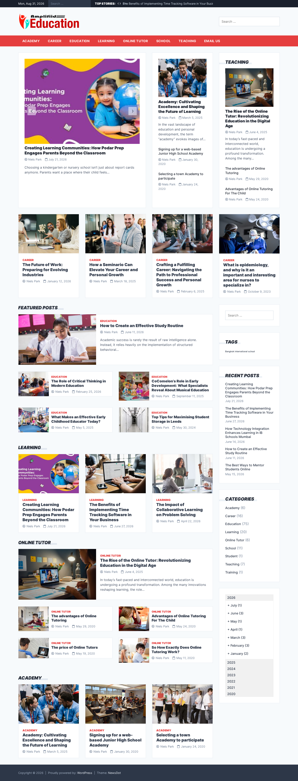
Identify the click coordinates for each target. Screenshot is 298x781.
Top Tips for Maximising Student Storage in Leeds (180, 419)
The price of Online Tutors (74, 647)
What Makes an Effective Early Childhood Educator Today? (78, 419)
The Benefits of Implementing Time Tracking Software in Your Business (171, 3)
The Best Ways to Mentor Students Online (244, 467)
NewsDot (114, 773)
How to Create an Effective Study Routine (141, 325)
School (163, 41)
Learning (106, 41)
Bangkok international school (240, 351)
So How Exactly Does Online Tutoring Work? (177, 649)
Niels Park (35, 159)
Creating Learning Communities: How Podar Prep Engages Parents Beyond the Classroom (74, 150)
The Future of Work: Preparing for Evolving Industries (45, 269)
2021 (231, 688)
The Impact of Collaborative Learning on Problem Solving (179, 509)
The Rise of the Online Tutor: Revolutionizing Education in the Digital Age (247, 118)
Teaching (187, 41)
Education (80, 41)
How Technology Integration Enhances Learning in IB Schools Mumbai (247, 433)
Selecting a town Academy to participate (180, 737)
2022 (231, 681)
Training (231, 572)
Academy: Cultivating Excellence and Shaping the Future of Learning (181, 106)
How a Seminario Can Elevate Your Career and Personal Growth (113, 269)
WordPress (84, 773)
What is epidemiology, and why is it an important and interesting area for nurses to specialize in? (249, 275)
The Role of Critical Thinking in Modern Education (78, 383)
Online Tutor (135, 41)
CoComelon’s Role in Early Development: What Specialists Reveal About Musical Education (180, 385)
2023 (231, 675)
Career (55, 41)
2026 (231, 598)
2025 (231, 662)
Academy (31, 41)
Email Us (212, 41)
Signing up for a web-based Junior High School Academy (180, 151)
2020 (231, 694)
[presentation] (32, 111)
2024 (231, 669)
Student (231, 556)
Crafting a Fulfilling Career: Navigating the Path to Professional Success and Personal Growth (179, 274)
